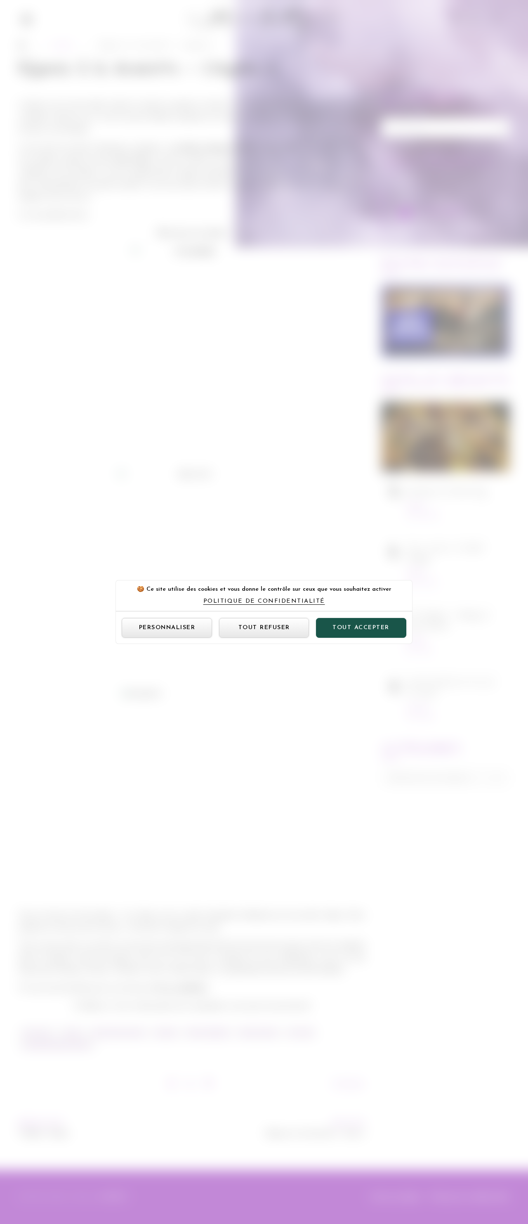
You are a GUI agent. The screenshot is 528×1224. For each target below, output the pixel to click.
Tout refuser (264, 628)
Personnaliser (167, 628)
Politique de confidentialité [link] (264, 601)
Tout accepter (360, 628)
